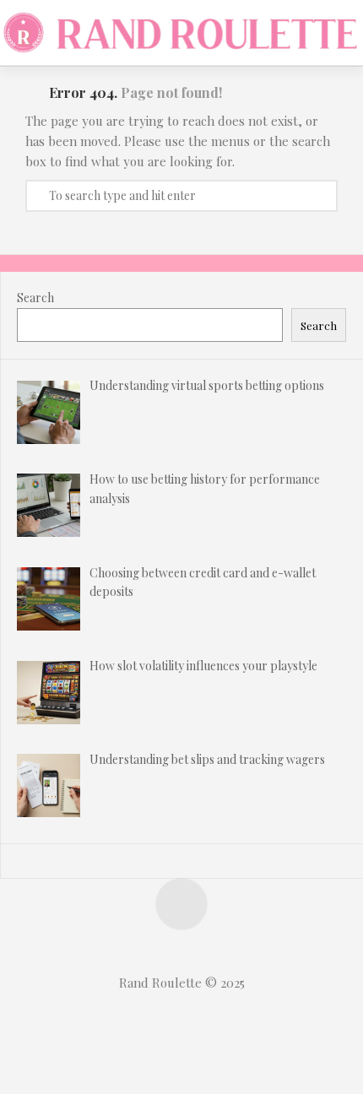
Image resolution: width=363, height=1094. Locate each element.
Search (35, 298)
